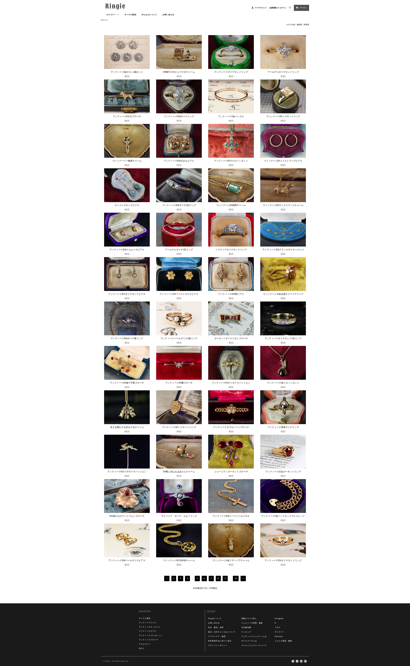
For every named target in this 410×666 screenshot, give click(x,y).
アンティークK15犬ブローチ (127, 116)
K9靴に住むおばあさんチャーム (179, 471)
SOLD (141, 648)
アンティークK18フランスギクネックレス (283, 249)
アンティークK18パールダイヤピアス (126, 560)
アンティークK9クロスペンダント (231, 160)
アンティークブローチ (148, 640)
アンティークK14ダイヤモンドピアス (126, 294)
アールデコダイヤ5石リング (179, 249)
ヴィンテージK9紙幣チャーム (231, 205)
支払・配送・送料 (216, 627)
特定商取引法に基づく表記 (219, 641)
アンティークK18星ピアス (231, 294)
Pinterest (279, 636)
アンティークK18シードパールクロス (231, 516)
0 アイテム (303, 7)
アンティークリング (147, 623)
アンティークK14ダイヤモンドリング (283, 560)
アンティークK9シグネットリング (179, 427)
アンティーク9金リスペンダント (283, 382)
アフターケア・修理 (217, 636)
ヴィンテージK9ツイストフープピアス (283, 160)
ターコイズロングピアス (127, 205)
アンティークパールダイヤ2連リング (178, 338)
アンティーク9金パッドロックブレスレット (283, 516)
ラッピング (246, 632)
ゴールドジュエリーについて (254, 645)
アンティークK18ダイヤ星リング (127, 338)
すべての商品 (130, 14)
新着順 (306, 25)
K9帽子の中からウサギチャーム (179, 72)
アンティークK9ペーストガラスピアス (179, 294)
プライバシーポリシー (217, 645)
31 (236, 578)
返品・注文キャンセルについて (221, 632)
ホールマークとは (249, 641)
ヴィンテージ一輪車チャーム (127, 160)
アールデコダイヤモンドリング (283, 72)
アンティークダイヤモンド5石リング (283, 338)
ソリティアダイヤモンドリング (231, 249)
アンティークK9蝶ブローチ (179, 382)
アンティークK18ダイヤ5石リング (179, 205)
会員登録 (272, 8)
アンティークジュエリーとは (254, 636)
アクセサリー (145, 644)
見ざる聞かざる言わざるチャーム (127, 427)
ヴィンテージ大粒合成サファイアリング (283, 294)
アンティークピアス (147, 631)
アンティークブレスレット (150, 635)
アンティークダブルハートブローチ (231, 427)
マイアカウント (261, 8)
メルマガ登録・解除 (283, 641)
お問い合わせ (168, 14)
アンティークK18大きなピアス (179, 160)
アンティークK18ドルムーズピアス (127, 249)
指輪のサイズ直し (249, 618)
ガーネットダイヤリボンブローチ (231, 338)
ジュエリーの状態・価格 (252, 623)
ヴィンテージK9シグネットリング (283, 116)
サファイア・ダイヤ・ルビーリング (179, 516)
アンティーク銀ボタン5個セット (127, 72)
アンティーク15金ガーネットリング (283, 471)
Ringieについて (149, 14)
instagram (279, 618)
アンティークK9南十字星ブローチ (127, 382)
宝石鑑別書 (246, 627)
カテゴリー (111, 14)
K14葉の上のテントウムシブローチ (127, 516)
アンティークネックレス (149, 627)
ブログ (277, 627)
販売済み (104, 20)
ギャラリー (279, 632)
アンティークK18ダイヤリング (179, 116)
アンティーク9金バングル (231, 116)
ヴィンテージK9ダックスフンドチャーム (283, 205)
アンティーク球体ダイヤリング (283, 427)
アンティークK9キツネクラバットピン (231, 382)
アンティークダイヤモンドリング (231, 72)
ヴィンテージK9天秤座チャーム (179, 560)
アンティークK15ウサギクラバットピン (127, 471)
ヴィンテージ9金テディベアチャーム (231, 560)
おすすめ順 (290, 25)
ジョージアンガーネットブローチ (231, 471)
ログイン (283, 8)
